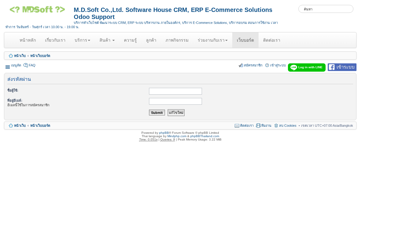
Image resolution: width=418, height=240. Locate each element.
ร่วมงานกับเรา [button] (211, 40)
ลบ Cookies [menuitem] (288, 125)
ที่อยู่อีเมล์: (14, 100)
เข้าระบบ (346, 66)
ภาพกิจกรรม (177, 40)
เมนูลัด (16, 65)
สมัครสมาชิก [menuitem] (253, 65)
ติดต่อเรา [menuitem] (247, 125)
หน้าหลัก (29, 42)
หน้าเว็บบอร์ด (40, 56)
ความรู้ (130, 40)
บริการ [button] (81, 40)
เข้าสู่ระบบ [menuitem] (278, 65)
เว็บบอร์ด (245, 40)
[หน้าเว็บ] (40, 11)
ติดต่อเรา (271, 40)
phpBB (164, 132)
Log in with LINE (310, 67)
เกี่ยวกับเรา (55, 40)
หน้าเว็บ (20, 56)
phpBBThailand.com (204, 136)
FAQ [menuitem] (32, 65)
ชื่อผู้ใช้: (12, 90)
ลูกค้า (151, 40)
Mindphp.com (176, 136)
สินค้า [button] (105, 40)
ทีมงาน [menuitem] (266, 125)
